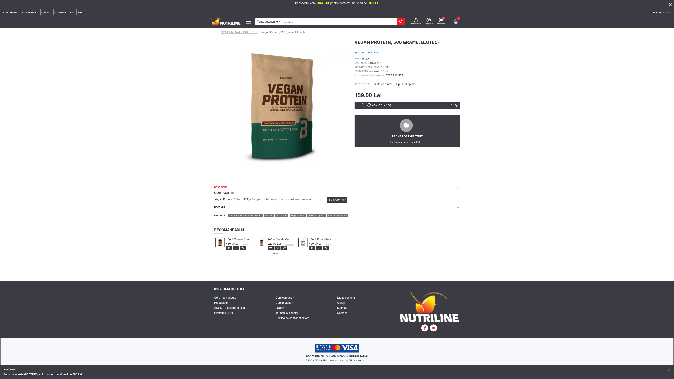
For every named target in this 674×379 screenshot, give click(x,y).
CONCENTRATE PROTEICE (239, 32)
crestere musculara (337, 215)
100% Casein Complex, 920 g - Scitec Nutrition (281, 239)
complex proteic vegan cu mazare (245, 215)
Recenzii (219, 207)
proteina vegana (316, 215)
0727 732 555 (394, 75)
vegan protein (297, 215)
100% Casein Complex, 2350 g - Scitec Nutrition (239, 239)
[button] (274, 253)
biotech (268, 215)
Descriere (220, 187)
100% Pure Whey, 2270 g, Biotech (322, 239)
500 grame (282, 215)
